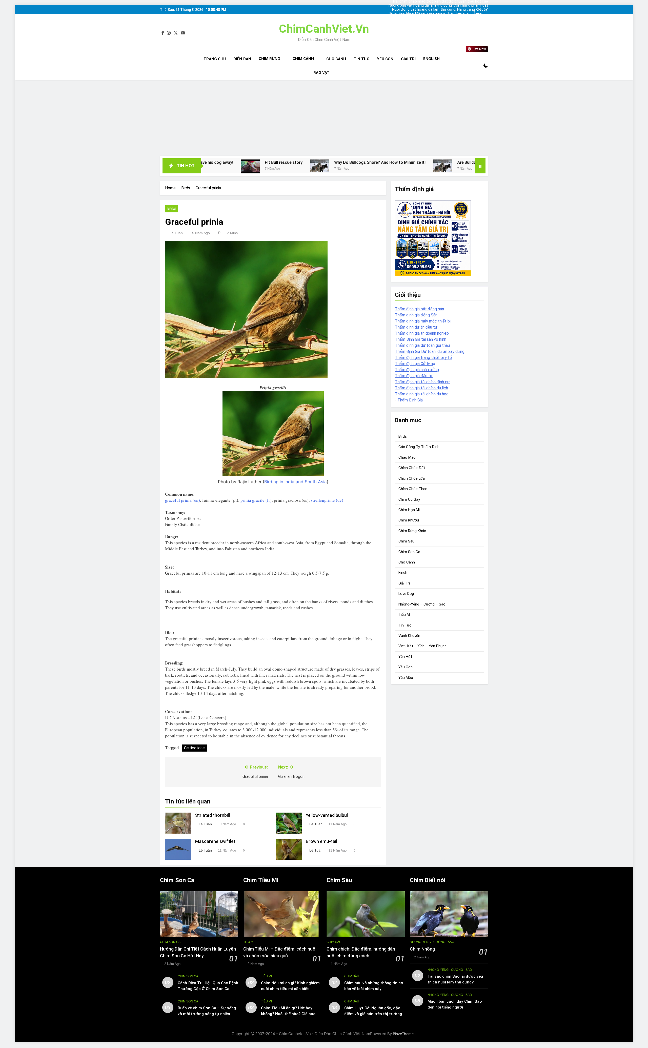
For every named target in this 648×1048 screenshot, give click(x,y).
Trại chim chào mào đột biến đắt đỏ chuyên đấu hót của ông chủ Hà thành (440, 18)
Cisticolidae (194, 747)
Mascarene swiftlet (215, 841)
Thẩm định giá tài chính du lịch (421, 388)
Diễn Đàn (242, 59)
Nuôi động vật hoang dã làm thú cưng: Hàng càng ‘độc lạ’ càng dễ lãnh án (440, 10)
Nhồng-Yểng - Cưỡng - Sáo (432, 942)
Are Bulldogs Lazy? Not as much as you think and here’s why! (435, 162)
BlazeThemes (404, 1034)
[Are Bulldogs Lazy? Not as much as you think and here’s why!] (364, 165)
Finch (402, 572)
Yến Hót (405, 656)
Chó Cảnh (336, 59)
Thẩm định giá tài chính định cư (422, 381)
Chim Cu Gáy (409, 499)
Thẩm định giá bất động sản (419, 309)
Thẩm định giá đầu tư (414, 375)
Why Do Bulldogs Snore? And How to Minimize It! (301, 162)
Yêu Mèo (405, 677)
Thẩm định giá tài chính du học (422, 394)
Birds (171, 209)
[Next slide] (484, 10)
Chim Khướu (408, 520)
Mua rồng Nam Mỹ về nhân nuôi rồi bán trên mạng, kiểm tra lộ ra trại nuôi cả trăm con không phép (439, 14)
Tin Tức (361, 59)
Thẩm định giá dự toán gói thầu (422, 345)
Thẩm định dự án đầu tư (416, 327)
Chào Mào (407, 457)
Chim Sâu (406, 541)
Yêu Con (385, 59)
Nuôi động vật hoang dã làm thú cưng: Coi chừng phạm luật (438, 6)
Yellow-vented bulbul (327, 815)
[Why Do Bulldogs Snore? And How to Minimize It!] (241, 165)
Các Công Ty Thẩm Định (418, 447)
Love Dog (406, 593)
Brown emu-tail (321, 841)
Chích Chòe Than (412, 489)
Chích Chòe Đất (411, 468)
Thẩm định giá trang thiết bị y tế (423, 357)
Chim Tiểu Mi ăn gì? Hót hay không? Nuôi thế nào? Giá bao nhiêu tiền (288, 1014)
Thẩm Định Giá (410, 400)
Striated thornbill (212, 815)
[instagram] (169, 33)
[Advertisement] (324, 117)
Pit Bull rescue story (205, 162)
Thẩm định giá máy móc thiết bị (423, 321)
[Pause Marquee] (480, 165)
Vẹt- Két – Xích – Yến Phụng (422, 646)
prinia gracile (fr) (256, 500)
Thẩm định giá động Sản (416, 315)
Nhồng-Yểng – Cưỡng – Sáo (422, 604)
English (431, 58)
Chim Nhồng (422, 949)
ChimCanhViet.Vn (324, 28)
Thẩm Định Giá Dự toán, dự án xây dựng (429, 351)
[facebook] (163, 33)
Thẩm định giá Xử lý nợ (415, 363)
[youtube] (183, 33)
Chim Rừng (269, 58)
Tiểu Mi (404, 614)
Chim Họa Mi (409, 510)
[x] (175, 33)
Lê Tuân (176, 233)
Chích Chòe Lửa (411, 478)
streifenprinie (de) (327, 500)
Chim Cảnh (303, 58)
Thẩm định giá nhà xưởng (417, 369)
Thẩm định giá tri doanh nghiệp (422, 333)
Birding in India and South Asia (295, 481)
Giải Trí (408, 59)
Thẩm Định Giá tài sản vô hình (420, 339)
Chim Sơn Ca (409, 552)
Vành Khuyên (409, 635)
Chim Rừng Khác (412, 531)
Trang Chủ (215, 59)
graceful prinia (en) (182, 500)
